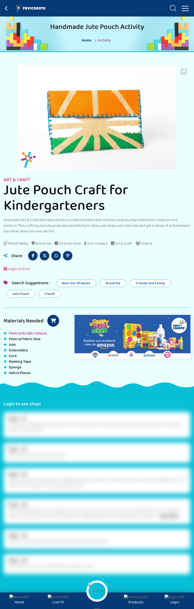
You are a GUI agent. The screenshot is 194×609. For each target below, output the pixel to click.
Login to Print (18, 269)
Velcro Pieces (20, 373)
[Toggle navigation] (183, 7)
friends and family (150, 283)
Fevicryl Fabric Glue (24, 339)
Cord (13, 356)
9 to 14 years (97, 244)
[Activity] (97, 591)
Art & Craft (123, 244)
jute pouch (20, 294)
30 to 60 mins (69, 244)
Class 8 (146, 244)
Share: (16, 256)
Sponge (15, 367)
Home (87, 41)
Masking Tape (20, 362)
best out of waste (76, 283)
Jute (12, 345)
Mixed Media (17, 244)
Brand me (43, 244)
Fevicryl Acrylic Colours (28, 333)
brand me (113, 283)
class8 (49, 294)
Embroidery (18, 350)
